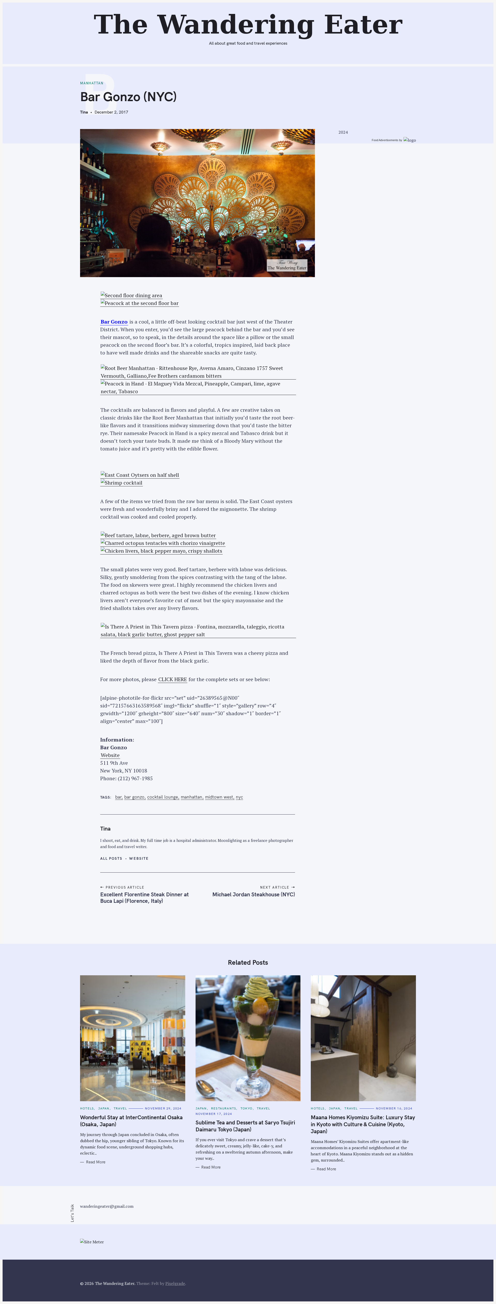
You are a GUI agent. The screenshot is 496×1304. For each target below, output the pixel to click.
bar (118, 797)
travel (120, 1108)
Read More (95, 1162)
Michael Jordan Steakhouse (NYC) (253, 894)
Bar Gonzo (134, 797)
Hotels (87, 1108)
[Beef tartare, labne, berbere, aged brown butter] (158, 535)
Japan (104, 1108)
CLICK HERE (172, 679)
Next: (214, 7)
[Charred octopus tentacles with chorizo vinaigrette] (163, 543)
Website (110, 755)
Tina (84, 112)
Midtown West (219, 797)
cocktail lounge (162, 797)
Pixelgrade (175, 1283)
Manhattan (91, 83)
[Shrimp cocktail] (121, 482)
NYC (239, 797)
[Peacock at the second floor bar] (139, 303)
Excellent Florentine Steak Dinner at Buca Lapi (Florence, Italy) (144, 897)
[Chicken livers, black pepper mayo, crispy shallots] (161, 550)
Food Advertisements (385, 140)
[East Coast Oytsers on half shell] (140, 475)
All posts (111, 858)
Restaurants (223, 1108)
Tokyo (247, 1108)
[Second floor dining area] (131, 295)
